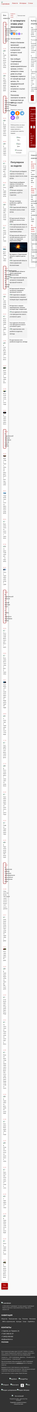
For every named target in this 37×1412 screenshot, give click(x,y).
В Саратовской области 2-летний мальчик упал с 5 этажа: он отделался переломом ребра (32, 80)
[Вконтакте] (15, 1385)
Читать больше (33, 97)
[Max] (31, 127)
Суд (20, 1318)
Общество (4, 1318)
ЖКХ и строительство (8, 1321)
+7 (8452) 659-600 (7, 1336)
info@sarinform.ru (32, 145)
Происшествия (21, 15)
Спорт (24, 1321)
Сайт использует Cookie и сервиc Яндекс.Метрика (14, 1373)
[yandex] (9, 1390)
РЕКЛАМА (5, 1342)
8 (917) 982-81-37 (32, 138)
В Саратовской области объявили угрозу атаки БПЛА (32, 61)
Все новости (6, 16)
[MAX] (19, 34)
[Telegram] (17, 34)
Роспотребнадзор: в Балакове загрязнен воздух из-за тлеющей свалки (32, 46)
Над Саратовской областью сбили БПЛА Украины (32, 32)
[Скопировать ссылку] (22, 34)
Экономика (32, 1318)
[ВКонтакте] (12, 34)
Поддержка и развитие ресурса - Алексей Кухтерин (18, 1403)
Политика (25, 1318)
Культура (18, 1321)
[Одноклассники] (14, 34)
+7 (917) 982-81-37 (7, 1333)
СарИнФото (31, 1321)
